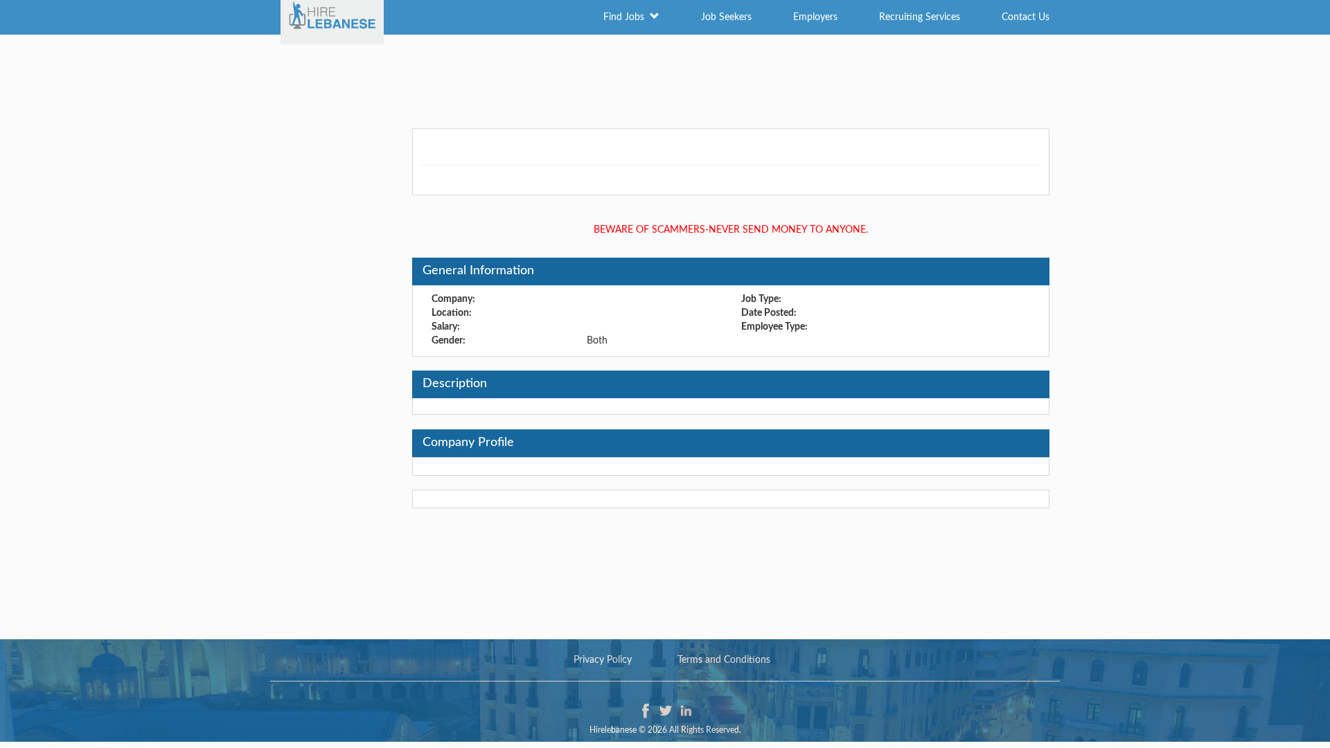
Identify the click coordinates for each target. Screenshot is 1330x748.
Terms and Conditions (723, 660)
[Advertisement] (665, 79)
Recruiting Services (919, 17)
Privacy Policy (603, 660)
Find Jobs (626, 17)
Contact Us (1025, 17)
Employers (815, 17)
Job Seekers (726, 17)
